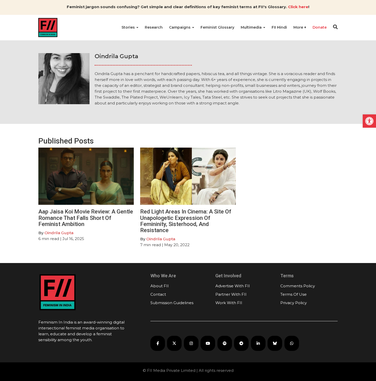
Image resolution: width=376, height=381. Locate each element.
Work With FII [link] (228, 302)
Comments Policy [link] (297, 285)
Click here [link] (298, 6)
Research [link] (154, 27)
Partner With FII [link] (231, 294)
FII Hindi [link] (279, 27)
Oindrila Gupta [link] (59, 232)
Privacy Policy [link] (293, 302)
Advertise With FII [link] (232, 285)
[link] (369, 121)
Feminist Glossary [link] (217, 27)
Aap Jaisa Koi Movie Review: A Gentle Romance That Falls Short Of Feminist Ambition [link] (85, 217)
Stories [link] (128, 27)
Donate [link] (320, 27)
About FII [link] (159, 285)
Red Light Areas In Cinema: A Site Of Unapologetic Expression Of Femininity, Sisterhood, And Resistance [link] (185, 220)
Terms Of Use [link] (293, 294)
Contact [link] (158, 294)
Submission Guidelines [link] (171, 302)
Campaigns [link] (180, 27)
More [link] (298, 27)
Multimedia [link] (252, 27)
